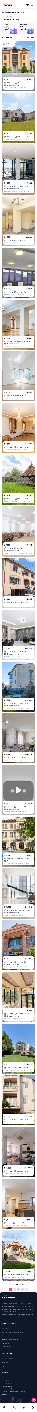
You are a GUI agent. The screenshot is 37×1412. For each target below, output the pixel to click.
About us (4, 1328)
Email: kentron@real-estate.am (11, 1389)
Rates (3, 1366)
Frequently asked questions (11, 1339)
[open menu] (32, 5)
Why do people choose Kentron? (12, 1332)
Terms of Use (6, 1343)
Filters (32, 37)
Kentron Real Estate (8, 17)
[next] (33, 66)
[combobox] (18, 1284)
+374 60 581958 (7, 1386)
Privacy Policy (6, 1346)
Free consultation (7, 1359)
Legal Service (6, 1362)
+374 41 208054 (7, 1380)
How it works (6, 1336)
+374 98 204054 (7, 1383)
